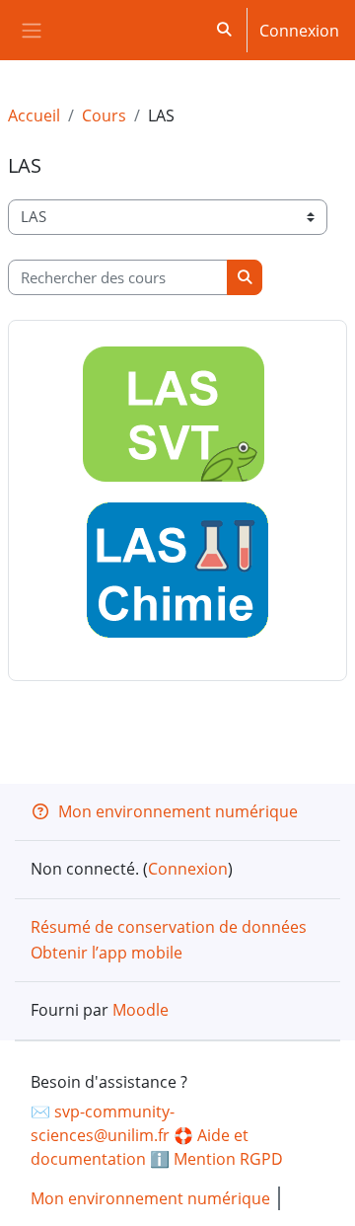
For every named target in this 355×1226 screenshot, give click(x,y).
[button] (225, 30)
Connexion (299, 30)
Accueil (34, 115)
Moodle (140, 1010)
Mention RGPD (228, 1159)
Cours (104, 115)
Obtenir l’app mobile (106, 952)
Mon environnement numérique (178, 811)
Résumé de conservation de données (169, 927)
